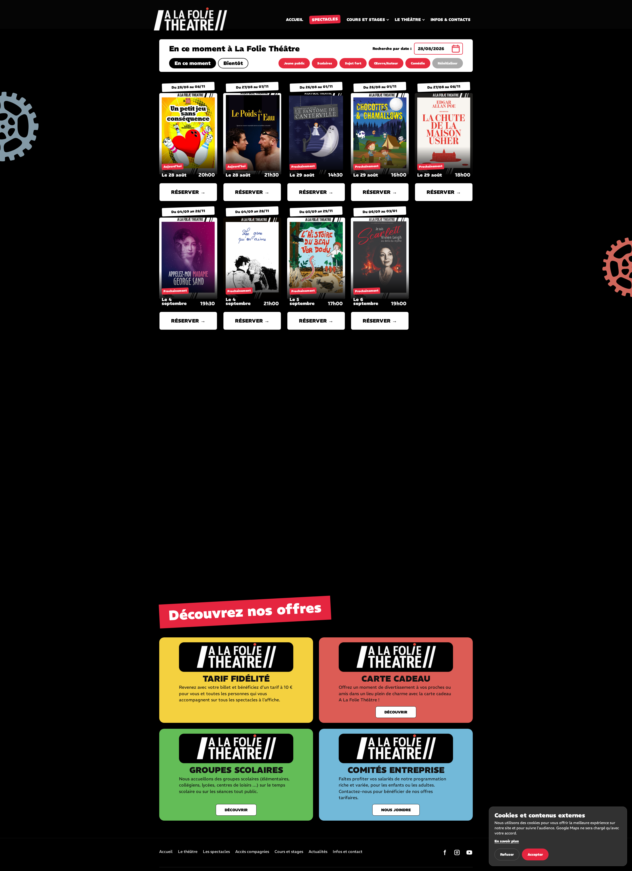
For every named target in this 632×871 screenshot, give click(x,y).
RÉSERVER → (188, 192)
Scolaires (324, 63)
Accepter (535, 854)
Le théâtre (408, 19)
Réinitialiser (447, 63)
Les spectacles (216, 852)
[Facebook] (444, 852)
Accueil (294, 19)
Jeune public (294, 63)
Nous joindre (396, 810)
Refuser (507, 854)
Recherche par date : (392, 48)
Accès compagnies (252, 852)
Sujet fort (353, 63)
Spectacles (325, 19)
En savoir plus (506, 841)
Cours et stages (366, 19)
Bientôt (233, 63)
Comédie (418, 63)
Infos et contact (347, 852)
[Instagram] (457, 852)
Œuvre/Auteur (386, 63)
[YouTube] (469, 852)
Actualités (318, 852)
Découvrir (395, 712)
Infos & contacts (451, 19)
